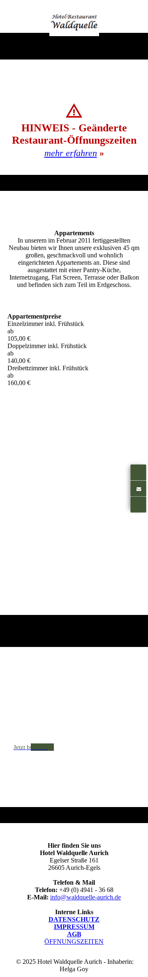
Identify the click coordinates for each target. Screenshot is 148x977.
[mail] (138, 488)
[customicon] (138, 504)
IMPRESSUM (74, 926)
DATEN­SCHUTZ (74, 919)
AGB (74, 934)
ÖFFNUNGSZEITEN (74, 941)
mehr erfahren (70, 153)
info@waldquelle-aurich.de (85, 897)
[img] (74, 21)
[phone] (138, 472)
